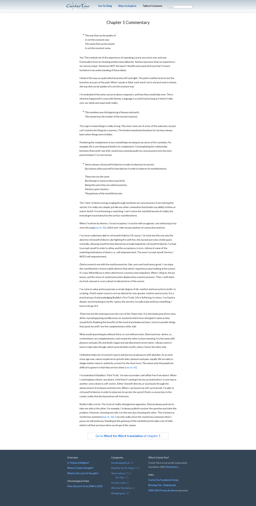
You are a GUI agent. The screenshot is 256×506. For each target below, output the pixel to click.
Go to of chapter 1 (128, 436)
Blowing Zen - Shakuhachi (162, 485)
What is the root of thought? (83, 473)
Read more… (173, 466)
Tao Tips (119, 477)
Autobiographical (120, 462)
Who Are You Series (121, 487)
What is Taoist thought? (80, 467)
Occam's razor (118, 482)
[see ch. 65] (131, 367)
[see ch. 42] (100, 227)
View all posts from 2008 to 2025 (85, 486)
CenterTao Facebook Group (163, 479)
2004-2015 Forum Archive (162, 490)
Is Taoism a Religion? (78, 462)
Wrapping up (118, 493)
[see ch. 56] (108, 416)
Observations (118, 473)
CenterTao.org (78, 3)
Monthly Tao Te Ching (122, 467)
